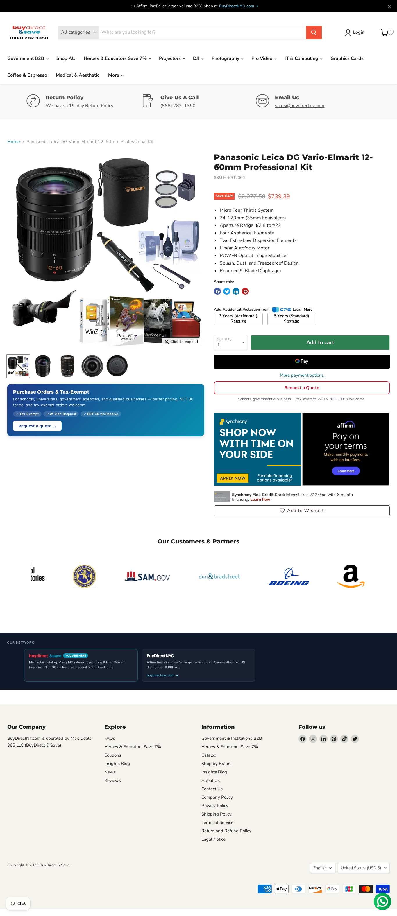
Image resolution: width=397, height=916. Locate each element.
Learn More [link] (302, 309)
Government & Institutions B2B (231, 738)
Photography (226, 58)
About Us (210, 780)
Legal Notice (213, 839)
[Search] (314, 32)
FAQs (109, 738)
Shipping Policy (216, 814)
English (320, 868)
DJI (197, 58)
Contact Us (212, 789)
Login (358, 32)
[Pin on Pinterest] (245, 291)
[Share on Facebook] (217, 291)
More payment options (302, 375)
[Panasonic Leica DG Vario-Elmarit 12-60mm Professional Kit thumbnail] (18, 366)
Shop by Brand (216, 763)
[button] (302, 510)
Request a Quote (302, 388)
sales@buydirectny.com (299, 106)
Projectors (170, 58)
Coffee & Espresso (27, 75)
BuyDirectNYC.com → (238, 5)
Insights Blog (117, 763)
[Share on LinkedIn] (236, 291)
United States (361, 868)
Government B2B (26, 58)
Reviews (112, 780)
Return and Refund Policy (226, 831)
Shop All (65, 58)
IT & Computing (302, 58)
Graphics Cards (347, 58)
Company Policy (217, 797)
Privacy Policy (214, 806)
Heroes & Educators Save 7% (116, 58)
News (110, 772)
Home (13, 141)
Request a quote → (37, 425)
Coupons (112, 755)
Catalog (209, 755)
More (114, 75)
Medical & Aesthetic (77, 75)
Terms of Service (217, 822)
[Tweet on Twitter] (226, 291)
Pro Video (262, 58)
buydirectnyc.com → (162, 675)
